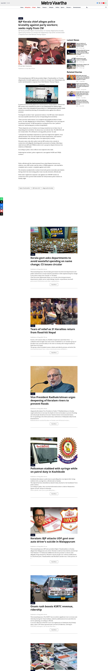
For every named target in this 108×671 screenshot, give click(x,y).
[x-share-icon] (1, 202)
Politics (57, 7)
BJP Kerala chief (36, 188)
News (38, 7)
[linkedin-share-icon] (1, 208)
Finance (44, 7)
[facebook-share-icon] (1, 205)
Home (21, 7)
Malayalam (27, 7)
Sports (62, 7)
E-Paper (34, 7)
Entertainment (77, 7)
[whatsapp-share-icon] (1, 199)
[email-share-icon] (1, 211)
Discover (68, 7)
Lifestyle (51, 7)
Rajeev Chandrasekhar (24, 188)
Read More (54, 284)
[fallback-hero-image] (71, 45)
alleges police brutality (47, 188)
